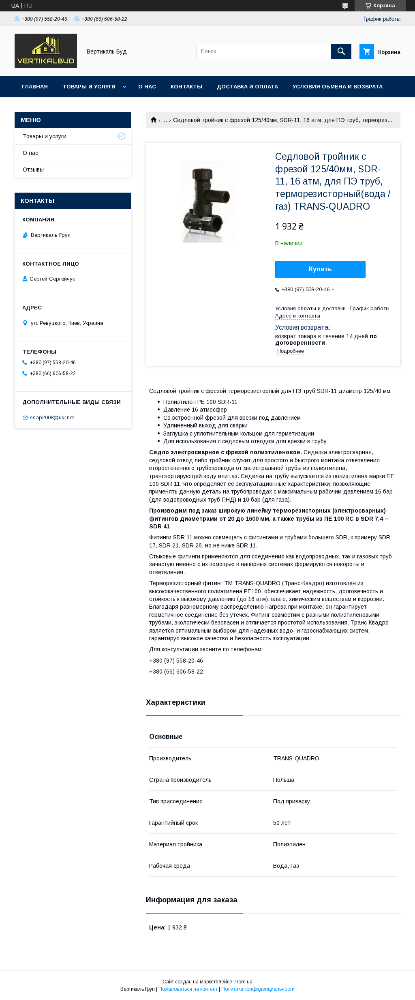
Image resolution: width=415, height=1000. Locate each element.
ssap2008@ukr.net (52, 417)
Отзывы (33, 169)
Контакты (186, 87)
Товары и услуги (89, 87)
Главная (35, 87)
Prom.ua (242, 982)
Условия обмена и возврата (338, 87)
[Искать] (341, 51)
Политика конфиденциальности (258, 989)
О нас (147, 87)
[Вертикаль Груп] (46, 65)
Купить (320, 269)
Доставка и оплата (247, 87)
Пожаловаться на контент (188, 989)
